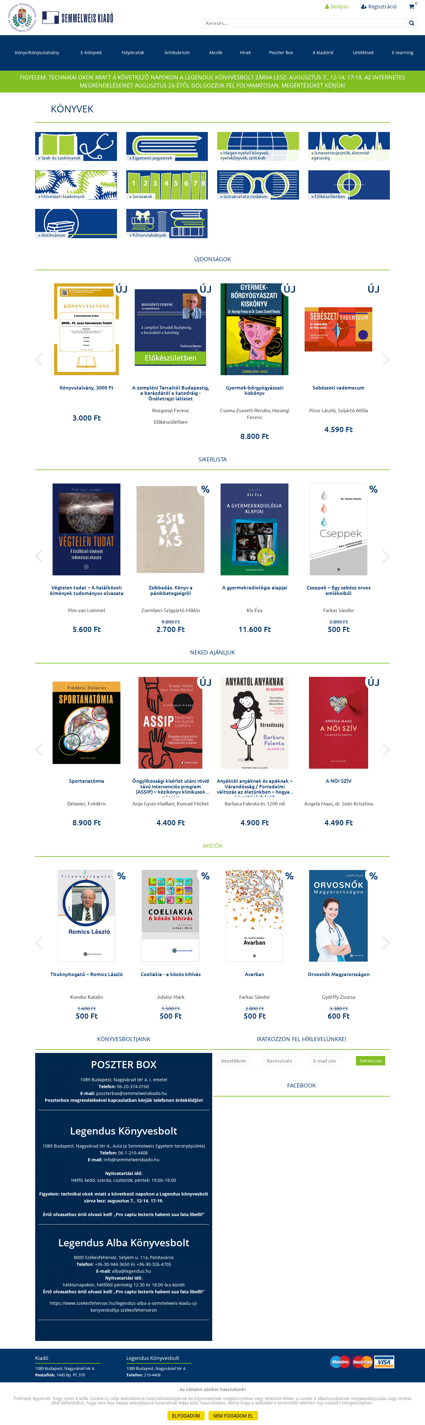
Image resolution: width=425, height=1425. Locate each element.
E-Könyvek (91, 52)
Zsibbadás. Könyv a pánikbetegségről (171, 590)
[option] (86, 351)
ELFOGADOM (186, 1416)
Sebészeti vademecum (338, 387)
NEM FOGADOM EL (233, 1416)
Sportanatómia (86, 781)
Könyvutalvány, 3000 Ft (87, 387)
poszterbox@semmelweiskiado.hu (131, 1093)
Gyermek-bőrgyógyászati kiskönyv (254, 390)
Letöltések (363, 52)
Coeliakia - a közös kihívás (171, 974)
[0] (411, 6)
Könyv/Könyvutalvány (37, 52)
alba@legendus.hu (131, 1271)
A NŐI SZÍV (339, 781)
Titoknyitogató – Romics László (86, 974)
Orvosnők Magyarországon (339, 974)
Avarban (254, 974)
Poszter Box (281, 52)
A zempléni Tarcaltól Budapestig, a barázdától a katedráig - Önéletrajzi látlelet (170, 393)
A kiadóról (323, 52)
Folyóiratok (133, 52)
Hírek (245, 52)
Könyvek (72, 108)
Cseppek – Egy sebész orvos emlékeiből (339, 590)
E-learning (402, 52)
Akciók (215, 52)
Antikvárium (177, 52)
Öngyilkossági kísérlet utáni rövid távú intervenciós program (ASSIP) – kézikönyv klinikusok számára (170, 789)
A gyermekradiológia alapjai (254, 587)
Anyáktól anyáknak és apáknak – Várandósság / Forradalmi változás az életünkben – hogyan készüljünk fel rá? (254, 789)
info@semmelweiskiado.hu (132, 1160)
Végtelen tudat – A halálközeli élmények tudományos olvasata (87, 590)
